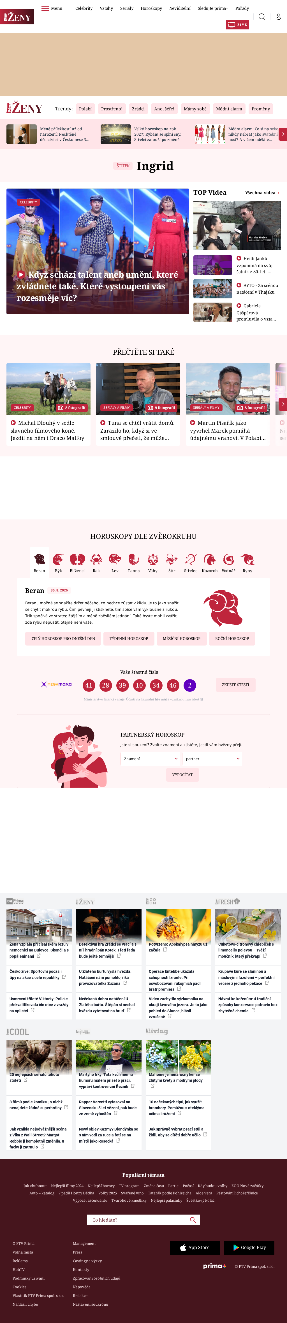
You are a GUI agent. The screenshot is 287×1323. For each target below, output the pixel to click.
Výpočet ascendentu (90, 1200)
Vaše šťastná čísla (139, 672)
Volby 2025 (107, 1193)
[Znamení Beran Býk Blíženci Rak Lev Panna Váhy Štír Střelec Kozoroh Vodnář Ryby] (150, 759)
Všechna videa (261, 192)
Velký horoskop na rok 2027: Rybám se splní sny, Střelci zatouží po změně (157, 134)
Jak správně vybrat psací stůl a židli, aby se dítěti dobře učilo (176, 1132)
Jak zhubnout (35, 1185)
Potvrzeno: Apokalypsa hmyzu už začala (178, 947)
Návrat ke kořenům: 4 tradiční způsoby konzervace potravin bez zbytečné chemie (247, 1005)
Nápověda (82, 1286)
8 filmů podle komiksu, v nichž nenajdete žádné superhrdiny (36, 1105)
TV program (129, 1185)
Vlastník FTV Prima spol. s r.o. (38, 1295)
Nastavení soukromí (90, 1304)
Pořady (242, 8)
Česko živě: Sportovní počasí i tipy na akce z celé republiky (36, 974)
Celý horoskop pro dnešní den (63, 638)
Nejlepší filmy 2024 (67, 1185)
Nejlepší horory (101, 1185)
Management (84, 1243)
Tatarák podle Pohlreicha (169, 1193)
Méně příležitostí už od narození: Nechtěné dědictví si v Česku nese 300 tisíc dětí (65, 136)
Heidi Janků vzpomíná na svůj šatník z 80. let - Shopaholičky (255, 268)
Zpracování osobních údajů (96, 1278)
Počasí (188, 1185)
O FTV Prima (23, 1243)
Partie (173, 1185)
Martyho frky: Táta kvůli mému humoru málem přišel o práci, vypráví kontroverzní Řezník (106, 1080)
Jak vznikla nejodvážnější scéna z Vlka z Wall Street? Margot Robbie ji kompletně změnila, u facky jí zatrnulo (38, 1138)
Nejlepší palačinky (166, 1200)
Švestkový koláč (200, 1200)
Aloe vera (204, 1193)
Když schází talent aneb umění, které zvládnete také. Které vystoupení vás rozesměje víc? (97, 286)
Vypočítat (182, 774)
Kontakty (81, 1269)
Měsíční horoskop (181, 638)
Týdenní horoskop (129, 638)
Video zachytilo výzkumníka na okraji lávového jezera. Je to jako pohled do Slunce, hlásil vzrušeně (178, 1008)
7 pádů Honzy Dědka (76, 1193)
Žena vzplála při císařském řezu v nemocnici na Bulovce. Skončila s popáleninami (39, 950)
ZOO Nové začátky (247, 1185)
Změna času (154, 1185)
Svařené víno (132, 1193)
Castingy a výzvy (87, 1260)
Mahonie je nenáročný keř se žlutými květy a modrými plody (176, 1077)
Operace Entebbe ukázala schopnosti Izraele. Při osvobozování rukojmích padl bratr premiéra (175, 980)
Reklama (20, 1260)
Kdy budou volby (212, 1185)
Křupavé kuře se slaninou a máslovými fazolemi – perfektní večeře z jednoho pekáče (246, 977)
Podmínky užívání (29, 1278)
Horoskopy (151, 8)
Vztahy (106, 8)
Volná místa (23, 1252)
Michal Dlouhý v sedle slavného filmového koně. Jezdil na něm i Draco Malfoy (47, 430)
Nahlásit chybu (25, 1304)
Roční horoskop (232, 638)
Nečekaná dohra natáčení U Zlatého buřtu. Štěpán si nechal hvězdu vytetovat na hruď (107, 1005)
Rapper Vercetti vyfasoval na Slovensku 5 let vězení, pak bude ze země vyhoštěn (108, 1108)
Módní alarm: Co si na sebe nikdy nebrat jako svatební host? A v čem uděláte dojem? (253, 136)
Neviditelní (180, 8)
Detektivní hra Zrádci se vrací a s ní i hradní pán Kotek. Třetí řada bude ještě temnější (107, 950)
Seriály (126, 8)
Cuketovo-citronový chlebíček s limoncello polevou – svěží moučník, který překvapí (246, 950)
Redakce (80, 1295)
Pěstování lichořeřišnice (237, 1193)
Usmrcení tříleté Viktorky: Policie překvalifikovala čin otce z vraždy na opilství (39, 1005)
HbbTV (19, 1269)
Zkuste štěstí (235, 684)
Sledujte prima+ (213, 8)
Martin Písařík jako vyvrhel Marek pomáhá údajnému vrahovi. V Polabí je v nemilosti (225, 434)
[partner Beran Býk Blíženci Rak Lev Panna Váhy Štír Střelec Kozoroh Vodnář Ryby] (212, 759)
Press (77, 1252)
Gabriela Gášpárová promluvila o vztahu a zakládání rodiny (257, 315)
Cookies (19, 1286)
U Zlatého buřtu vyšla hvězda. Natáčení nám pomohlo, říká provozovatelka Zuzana (105, 977)
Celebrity (83, 8)
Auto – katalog (41, 1193)
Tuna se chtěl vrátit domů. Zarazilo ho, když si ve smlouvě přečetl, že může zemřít (137, 434)
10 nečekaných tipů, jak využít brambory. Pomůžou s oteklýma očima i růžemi (177, 1108)
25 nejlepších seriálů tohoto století (34, 1077)
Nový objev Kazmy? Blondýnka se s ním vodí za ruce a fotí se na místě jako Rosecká (108, 1135)
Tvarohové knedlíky (129, 1200)
